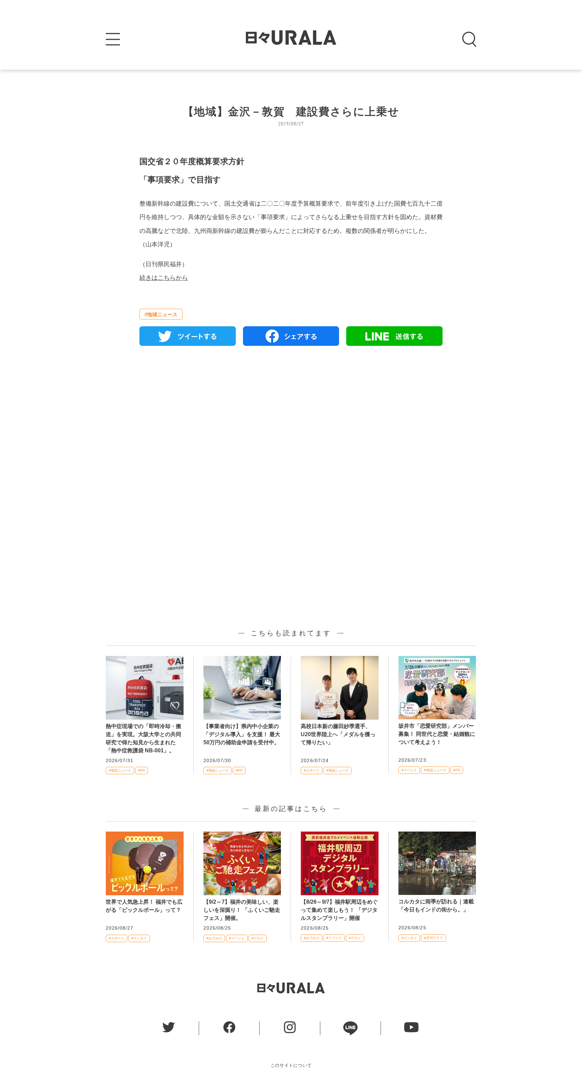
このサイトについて (291, 1065)
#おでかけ (214, 938)
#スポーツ (311, 770)
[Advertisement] (291, 428)
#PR (141, 770)
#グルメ (258, 938)
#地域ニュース (160, 314)
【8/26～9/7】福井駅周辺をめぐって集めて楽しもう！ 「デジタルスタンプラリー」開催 (339, 910)
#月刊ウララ (433, 938)
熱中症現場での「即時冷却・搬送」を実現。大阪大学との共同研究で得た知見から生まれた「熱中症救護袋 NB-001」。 (143, 738)
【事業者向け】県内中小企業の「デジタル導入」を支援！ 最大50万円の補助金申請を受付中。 (241, 734)
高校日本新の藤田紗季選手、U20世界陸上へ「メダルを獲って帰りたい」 (338, 734)
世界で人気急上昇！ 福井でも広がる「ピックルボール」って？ (144, 906)
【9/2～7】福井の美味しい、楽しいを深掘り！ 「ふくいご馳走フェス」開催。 (241, 910)
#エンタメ (139, 938)
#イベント (409, 770)
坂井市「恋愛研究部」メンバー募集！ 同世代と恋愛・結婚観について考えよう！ (436, 734)
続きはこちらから (163, 277)
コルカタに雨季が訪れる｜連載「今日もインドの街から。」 (436, 905)
